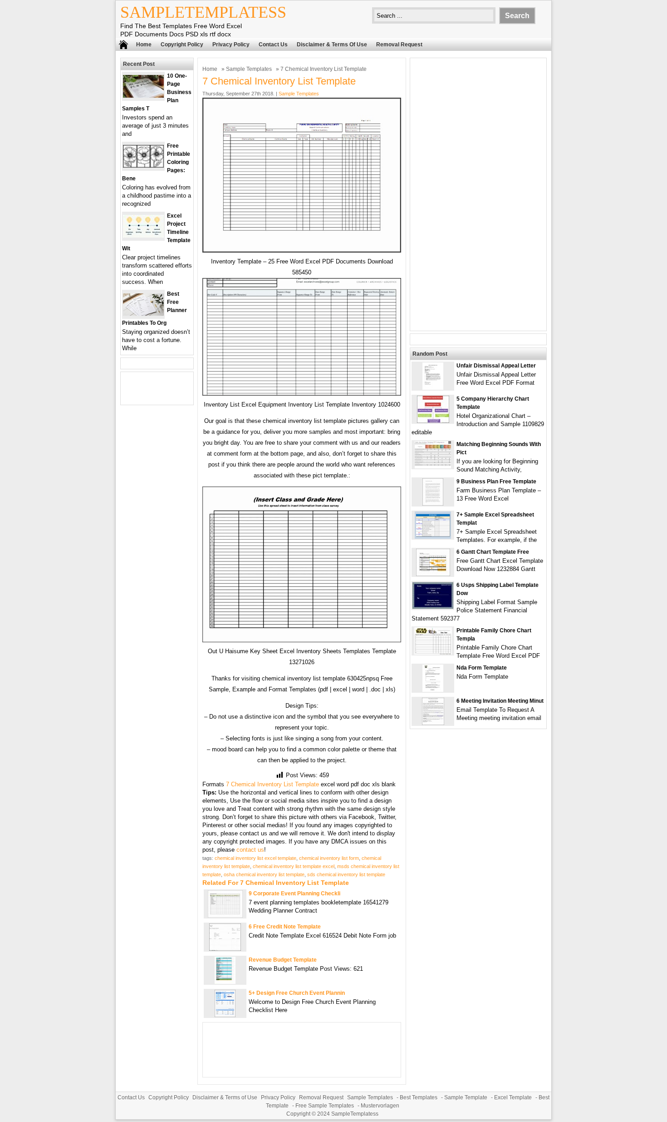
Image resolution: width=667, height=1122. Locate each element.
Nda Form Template (481, 668)
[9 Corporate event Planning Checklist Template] (225, 915)
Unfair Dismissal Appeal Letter (496, 365)
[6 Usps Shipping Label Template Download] (432, 606)
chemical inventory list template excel (293, 866)
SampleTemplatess (203, 12)
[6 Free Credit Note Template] (225, 948)
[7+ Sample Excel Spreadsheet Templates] (433, 536)
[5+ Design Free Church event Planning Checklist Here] (225, 1015)
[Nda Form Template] (432, 689)
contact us (250, 849)
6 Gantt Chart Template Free (492, 552)
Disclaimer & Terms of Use (332, 44)
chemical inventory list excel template (255, 858)
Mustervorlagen (380, 1105)
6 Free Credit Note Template (285, 926)
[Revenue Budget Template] (225, 981)
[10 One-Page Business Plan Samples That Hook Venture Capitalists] (143, 95)
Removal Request (399, 44)
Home (144, 44)
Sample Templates (249, 69)
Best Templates (418, 1097)
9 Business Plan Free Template (496, 481)
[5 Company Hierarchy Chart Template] (433, 420)
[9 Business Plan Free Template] (432, 503)
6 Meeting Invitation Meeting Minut (500, 701)
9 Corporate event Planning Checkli (294, 893)
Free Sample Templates (324, 1105)
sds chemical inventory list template (346, 874)
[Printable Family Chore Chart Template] (433, 652)
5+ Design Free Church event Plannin (297, 993)
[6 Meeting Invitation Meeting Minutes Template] (433, 723)
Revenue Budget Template (283, 960)
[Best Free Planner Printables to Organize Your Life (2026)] (143, 313)
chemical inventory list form (329, 858)
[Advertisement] (478, 194)
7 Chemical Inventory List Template (272, 784)
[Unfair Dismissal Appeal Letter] (432, 387)
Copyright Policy (182, 44)
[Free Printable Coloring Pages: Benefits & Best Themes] (143, 165)
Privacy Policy (231, 44)
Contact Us (273, 44)
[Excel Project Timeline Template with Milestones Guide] (143, 235)
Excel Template (513, 1097)
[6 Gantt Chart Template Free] (433, 574)
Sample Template (465, 1097)
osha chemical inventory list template (264, 874)
